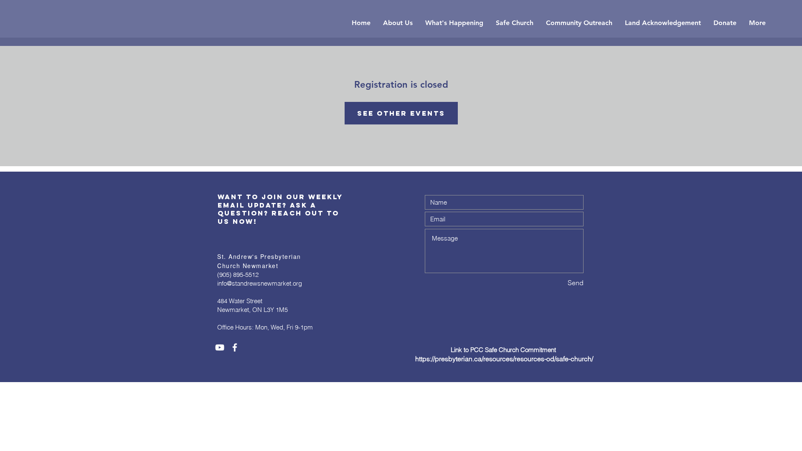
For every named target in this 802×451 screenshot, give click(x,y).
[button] (398, 23)
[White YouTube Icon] (219, 347)
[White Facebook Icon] (234, 347)
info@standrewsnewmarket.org (259, 283)
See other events (401, 113)
